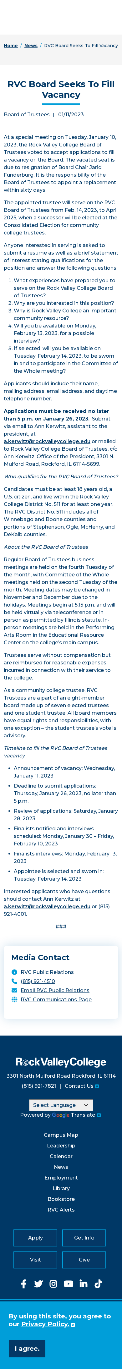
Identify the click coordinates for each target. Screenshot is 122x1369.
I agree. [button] (27, 1348)
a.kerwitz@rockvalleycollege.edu (47, 441)
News (31, 45)
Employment (61, 1178)
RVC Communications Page (56, 1000)
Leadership (61, 1146)
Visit (35, 1260)
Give (84, 1260)
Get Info (84, 1238)
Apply (35, 1238)
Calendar (61, 1156)
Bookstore (61, 1199)
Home (11, 45)
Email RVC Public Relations (55, 990)
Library (61, 1188)
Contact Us (79, 1086)
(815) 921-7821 (39, 1086)
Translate (83, 1115)
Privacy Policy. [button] (45, 1324)
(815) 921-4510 (38, 981)
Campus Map (61, 1135)
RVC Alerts (61, 1210)
